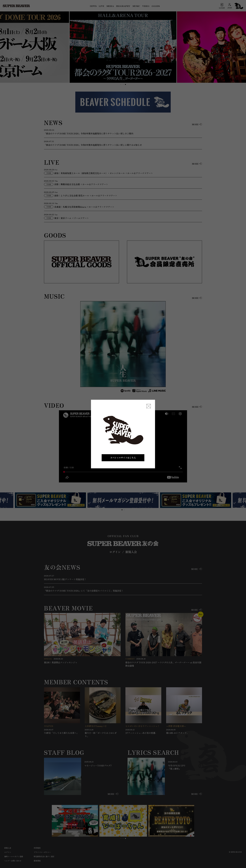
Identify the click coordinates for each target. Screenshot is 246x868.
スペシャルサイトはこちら (123, 457)
